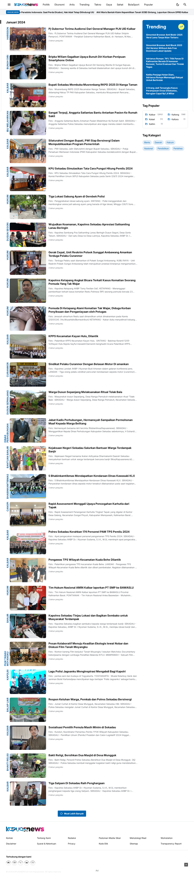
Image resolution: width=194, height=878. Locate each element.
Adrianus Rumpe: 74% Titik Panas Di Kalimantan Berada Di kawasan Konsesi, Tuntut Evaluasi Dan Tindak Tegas (165, 62)
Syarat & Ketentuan (46, 843)
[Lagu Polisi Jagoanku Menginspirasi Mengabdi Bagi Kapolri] (28, 682)
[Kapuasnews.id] (25, 829)
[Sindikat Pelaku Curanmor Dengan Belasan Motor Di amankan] (28, 374)
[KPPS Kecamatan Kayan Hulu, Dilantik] (28, 346)
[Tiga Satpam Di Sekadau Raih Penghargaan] (28, 793)
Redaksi (72, 838)
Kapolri (7, 675)
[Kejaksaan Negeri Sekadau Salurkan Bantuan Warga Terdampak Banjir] (28, 458)
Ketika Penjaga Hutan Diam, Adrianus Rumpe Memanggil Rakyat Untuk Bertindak (164, 77)
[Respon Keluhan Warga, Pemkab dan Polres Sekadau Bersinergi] (28, 710)
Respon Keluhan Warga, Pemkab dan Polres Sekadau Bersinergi (90, 699)
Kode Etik (103, 843)
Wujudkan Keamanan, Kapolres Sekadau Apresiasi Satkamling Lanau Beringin (89, 226)
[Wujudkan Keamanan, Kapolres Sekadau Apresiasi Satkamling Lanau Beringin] (28, 235)
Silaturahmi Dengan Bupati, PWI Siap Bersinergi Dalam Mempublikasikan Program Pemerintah (84, 142)
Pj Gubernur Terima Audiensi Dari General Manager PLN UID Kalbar (91, 28)
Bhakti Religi (7, 762)
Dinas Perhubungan (6, 433)
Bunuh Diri (7, 62)
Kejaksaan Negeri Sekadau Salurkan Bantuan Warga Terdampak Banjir (89, 449)
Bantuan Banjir (7, 457)
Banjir (7, 618)
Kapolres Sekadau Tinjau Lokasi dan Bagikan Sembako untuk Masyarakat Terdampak (88, 617)
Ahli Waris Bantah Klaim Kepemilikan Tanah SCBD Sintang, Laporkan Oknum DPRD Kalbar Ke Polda (112, 12)
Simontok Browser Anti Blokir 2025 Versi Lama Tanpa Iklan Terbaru (164, 36)
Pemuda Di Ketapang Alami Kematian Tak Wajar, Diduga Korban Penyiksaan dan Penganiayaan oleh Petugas (89, 310)
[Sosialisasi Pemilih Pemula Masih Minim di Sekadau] (28, 738)
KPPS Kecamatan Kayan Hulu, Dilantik (73, 336)
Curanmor (7, 369)
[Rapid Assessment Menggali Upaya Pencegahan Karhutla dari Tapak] (28, 514)
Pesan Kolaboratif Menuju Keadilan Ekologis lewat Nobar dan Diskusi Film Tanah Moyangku (88, 645)
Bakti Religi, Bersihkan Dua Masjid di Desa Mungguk (82, 755)
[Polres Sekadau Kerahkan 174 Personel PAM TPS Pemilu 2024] (28, 542)
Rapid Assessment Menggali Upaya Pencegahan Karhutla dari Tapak (88, 505)
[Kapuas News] (26, 4)
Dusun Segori (7, 232)
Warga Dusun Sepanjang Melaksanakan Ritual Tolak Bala (85, 392)
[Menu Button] (9, 5)
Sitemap (134, 843)
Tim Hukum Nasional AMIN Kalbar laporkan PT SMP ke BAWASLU (91, 587)
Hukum (7, 199)
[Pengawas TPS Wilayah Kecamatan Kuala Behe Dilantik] (28, 570)
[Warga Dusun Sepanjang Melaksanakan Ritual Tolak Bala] (28, 402)
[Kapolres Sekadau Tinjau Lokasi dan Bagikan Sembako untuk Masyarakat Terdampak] (28, 626)
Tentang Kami (44, 838)
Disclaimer (11, 843)
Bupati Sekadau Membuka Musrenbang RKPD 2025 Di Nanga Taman (92, 84)
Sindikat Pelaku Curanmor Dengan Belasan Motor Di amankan (88, 364)
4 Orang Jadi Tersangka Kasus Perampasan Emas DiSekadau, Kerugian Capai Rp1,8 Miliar (162, 91)
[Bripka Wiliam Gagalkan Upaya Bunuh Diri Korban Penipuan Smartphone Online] (28, 67)
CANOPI (7, 506)
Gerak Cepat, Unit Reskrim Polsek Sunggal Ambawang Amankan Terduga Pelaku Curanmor (90, 254)
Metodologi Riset (138, 838)
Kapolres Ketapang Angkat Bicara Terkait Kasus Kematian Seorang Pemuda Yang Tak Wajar (91, 282)
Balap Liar (7, 705)
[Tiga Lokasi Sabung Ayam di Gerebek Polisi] (28, 207)
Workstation (166, 838)
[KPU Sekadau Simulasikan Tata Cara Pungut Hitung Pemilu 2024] (28, 179)
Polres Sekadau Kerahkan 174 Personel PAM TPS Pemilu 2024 (89, 531)
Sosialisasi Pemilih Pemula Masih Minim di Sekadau (82, 727)
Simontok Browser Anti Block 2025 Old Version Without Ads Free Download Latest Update (164, 48)
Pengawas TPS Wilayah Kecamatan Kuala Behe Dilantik (84, 559)
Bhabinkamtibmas (7, 486)
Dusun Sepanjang (7, 402)
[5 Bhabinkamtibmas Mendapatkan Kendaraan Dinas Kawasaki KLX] (28, 486)
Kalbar (7, 88)
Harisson (7, 33)
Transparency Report (171, 843)
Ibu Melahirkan (7, 121)
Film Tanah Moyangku (6, 658)
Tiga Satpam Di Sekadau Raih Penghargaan (76, 783)
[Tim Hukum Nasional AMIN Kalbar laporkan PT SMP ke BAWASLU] (28, 598)
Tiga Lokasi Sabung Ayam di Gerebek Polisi (76, 196)
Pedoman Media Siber (110, 838)
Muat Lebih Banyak (74, 813)
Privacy (71, 843)
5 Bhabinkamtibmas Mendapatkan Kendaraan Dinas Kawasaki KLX (91, 475)
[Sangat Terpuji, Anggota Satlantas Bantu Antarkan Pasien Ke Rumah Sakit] (28, 123)
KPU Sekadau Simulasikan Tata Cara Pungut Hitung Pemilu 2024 (90, 168)
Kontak (9, 838)
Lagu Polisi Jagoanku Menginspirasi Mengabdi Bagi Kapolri (87, 671)
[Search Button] (185, 5)
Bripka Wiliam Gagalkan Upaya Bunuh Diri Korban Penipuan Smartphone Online (86, 58)
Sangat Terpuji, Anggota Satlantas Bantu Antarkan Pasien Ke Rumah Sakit (92, 114)
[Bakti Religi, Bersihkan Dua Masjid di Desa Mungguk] (28, 765)
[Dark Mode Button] (178, 5)
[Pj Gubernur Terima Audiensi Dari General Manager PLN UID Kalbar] (28, 39)
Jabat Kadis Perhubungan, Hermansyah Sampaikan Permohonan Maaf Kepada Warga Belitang (90, 421)
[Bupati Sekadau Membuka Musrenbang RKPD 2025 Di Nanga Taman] (28, 95)
